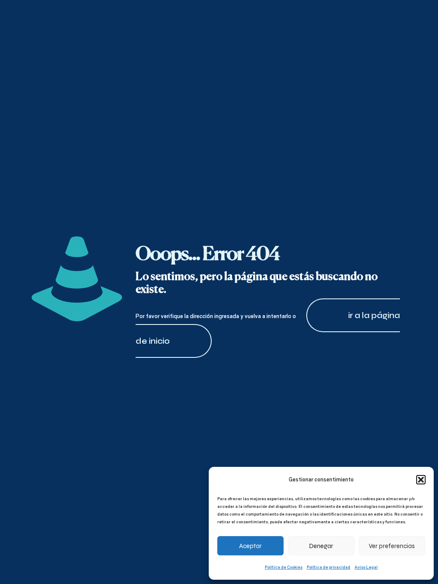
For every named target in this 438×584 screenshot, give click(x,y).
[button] (421, 479)
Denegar (321, 546)
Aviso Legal (366, 566)
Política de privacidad (328, 566)
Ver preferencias (392, 546)
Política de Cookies (283, 566)
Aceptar (250, 546)
